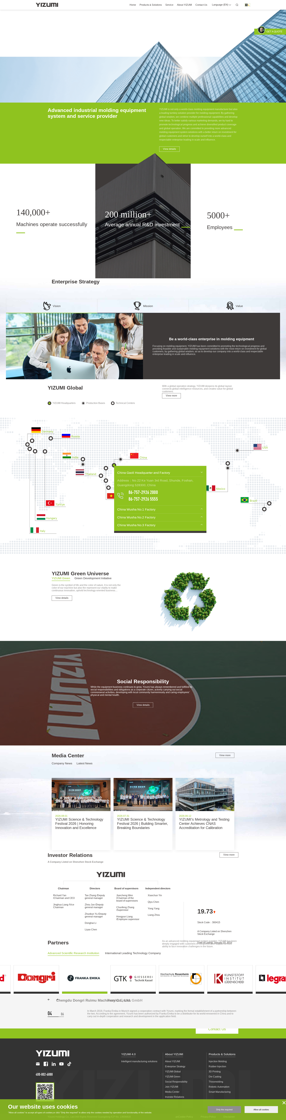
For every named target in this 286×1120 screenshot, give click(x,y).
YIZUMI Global (173, 1073)
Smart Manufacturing (220, 1094)
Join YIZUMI (171, 1089)
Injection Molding (218, 1063)
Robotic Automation (219, 1089)
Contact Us (201, 5)
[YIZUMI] (47, 5)
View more (171, 395)
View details (169, 149)
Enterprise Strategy (175, 1068)
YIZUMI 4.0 (128, 1056)
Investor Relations (174, 1099)
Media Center (172, 1094)
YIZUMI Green (172, 1078)
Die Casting (215, 1078)
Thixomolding (216, 1084)
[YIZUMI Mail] (38, 1066)
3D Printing (215, 1073)
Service (169, 5)
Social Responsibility (176, 1084)
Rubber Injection (217, 1068)
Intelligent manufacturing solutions (139, 1063)
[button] (49, 999)
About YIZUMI (184, 5)
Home (133, 5)
